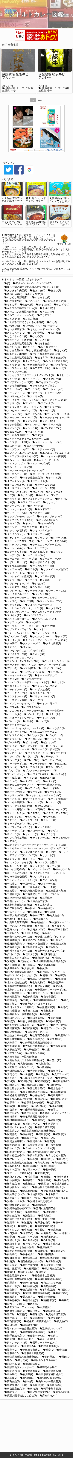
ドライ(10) (13, 678)
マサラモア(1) (54, 791)
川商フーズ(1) (32, 1123)
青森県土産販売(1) (34, 1353)
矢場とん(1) (13, 1240)
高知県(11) (28, 1377)
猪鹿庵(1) (56, 1229)
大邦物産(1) (26, 1063)
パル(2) (29, 721)
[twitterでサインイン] (8, 174)
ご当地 (29, 88)
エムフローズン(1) (40, 463)
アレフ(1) (30, 403)
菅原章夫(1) (29, 1296)
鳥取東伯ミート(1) (17, 1385)
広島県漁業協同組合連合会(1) (40, 1130)
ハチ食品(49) (56, 710)
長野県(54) (30, 1346)
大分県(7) (12, 1042)
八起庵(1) (30, 964)
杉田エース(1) (32, 1169)
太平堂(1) (44, 1074)
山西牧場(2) (40, 1106)
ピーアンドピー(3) (33, 746)
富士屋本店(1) (37, 1088)
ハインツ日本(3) (48, 703)
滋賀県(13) (13, 1222)
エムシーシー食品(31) (19, 460)
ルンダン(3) (13, 858)
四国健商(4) (13, 1028)
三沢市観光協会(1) (33, 890)
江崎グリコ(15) (32, 1198)
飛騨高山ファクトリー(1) (20, 1367)
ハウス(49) (13, 707)
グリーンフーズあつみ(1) (53, 541)
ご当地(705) (13, 325)
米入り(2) (12, 1265)
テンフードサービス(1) (53, 664)
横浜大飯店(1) (61, 1183)
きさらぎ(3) (48, 308)
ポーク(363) (52, 788)
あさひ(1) (56, 290)
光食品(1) (25, 961)
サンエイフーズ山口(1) (55, 569)
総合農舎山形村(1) (45, 1275)
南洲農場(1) (31, 996)
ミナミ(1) (51, 816)
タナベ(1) (12, 647)
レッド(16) (38, 866)
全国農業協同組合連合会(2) (51, 961)
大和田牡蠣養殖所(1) (36, 1046)
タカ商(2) (12, 643)
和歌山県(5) (54, 1021)
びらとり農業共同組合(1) (46, 354)
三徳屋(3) (12, 890)
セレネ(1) (41, 629)
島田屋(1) (40, 1120)
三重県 (5, 90)
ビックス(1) (36, 735)
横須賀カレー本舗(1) (18, 1187)
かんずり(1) (63, 304)
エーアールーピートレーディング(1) (26, 470)
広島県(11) (13, 1130)
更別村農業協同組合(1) (19, 1162)
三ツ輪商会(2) (32, 887)
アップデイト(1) (16, 392)
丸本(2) (11, 919)
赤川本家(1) (39, 1318)
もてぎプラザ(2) (41, 368)
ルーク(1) (30, 858)
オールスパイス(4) (17, 491)
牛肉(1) (28, 1229)
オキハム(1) (54, 477)
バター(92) (54, 714)
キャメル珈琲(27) (48, 520)
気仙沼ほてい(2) (16, 1194)
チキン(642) (39, 654)
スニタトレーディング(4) (48, 611)
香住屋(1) (12, 1374)
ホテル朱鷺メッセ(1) (51, 784)
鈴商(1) (54, 1335)
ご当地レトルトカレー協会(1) (41, 325)
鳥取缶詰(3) (56, 1385)
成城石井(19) (31, 1137)
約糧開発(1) (33, 1268)
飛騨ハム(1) (13, 1363)
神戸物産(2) (46, 1247)
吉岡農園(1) (13, 1010)
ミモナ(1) (12, 820)
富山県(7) (12, 1092)
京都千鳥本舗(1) (59, 929)
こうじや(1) (46, 315)
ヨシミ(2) (12, 852)
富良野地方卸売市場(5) (35, 1092)
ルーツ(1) (46, 858)
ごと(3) (53, 322)
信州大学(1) (31, 954)
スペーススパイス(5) (46, 618)
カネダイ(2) (13, 498)
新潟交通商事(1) (16, 1141)
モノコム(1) (13, 834)
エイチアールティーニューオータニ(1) (28, 438)
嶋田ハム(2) (13, 1123)
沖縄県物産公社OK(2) (19, 1208)
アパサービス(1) (16, 396)
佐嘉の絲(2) (59, 943)
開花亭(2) (12, 1349)
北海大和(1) (39, 982)
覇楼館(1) (35, 1310)
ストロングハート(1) (18, 611)
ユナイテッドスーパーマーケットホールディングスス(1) (37, 848)
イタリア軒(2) (53, 424)
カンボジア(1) (44, 509)
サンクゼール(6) (16, 573)
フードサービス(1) (17, 763)
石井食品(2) (31, 1240)
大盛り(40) (55, 1060)
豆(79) (10, 1314)
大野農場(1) (45, 1063)
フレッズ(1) (33, 760)
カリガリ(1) (52, 502)
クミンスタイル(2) (42, 530)
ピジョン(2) (50, 742)
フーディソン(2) (53, 760)
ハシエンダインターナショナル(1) (25, 710)
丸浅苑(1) (25, 919)
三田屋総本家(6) (57, 890)
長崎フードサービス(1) (45, 1342)
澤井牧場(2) (43, 1222)
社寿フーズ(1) (32, 1243)
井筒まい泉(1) (37, 929)
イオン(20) (31, 421)
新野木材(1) (13, 1145)
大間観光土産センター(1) (20, 1067)
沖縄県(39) (40, 1204)
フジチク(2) (59, 753)
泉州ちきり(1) (14, 1212)
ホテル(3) (51, 781)
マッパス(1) (13, 799)
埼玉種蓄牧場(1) (16, 1039)
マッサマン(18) (15, 795)
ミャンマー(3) (30, 820)
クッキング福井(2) (17, 530)
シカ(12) (32, 580)
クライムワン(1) (16, 534)
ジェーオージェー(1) (18, 597)
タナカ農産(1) (53, 643)
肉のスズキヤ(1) (52, 1282)
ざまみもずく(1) (16, 332)
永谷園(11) (13, 1198)
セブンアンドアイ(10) (19, 629)
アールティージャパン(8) (55, 417)
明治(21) (63, 1159)
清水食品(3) (13, 1215)
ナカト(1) (59, 682)
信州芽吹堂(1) (50, 954)
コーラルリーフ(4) (35, 555)
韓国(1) (65, 1356)
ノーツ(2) (38, 700)
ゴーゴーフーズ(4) (52, 558)
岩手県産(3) (30, 1113)
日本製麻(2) (36, 1155)
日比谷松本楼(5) (57, 1155)
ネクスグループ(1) (42, 693)
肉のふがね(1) (30, 1282)
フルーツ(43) (14, 760)
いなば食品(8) (14, 301)
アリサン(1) (13, 403)
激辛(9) (59, 1222)
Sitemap (46, 1454)
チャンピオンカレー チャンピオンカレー (12, 224)
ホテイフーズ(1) (31, 781)
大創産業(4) (13, 1046)
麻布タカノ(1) (49, 1395)
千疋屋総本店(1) (16, 993)
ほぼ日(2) (42, 357)
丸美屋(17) (42, 919)
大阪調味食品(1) (16, 1070)
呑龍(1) (46, 1014)
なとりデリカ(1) (49, 347)
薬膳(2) (65, 1300)
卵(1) (66, 1000)
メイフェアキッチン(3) (19, 827)
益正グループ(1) (29, 1236)
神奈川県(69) (53, 1243)
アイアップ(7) (32, 378)
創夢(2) (62, 975)
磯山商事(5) (13, 1243)
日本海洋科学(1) (16, 1152)
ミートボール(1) (16, 823)
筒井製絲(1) (54, 1261)
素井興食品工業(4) (55, 1268)
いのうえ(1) (34, 301)
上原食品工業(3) (39, 901)
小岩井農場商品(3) (17, 1095)
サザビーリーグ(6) (17, 562)
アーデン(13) (35, 414)
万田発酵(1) (13, 887)
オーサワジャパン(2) (18, 488)
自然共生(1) (49, 1286)
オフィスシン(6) (16, 481)
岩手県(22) (13, 1113)
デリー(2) (12, 668)
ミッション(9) (14, 816)
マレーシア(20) (59, 809)
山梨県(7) (55, 1102)
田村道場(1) (63, 1233)
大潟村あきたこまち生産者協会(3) (25, 1060)
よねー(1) (64, 375)
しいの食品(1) (37, 332)
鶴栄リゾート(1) (16, 1392)
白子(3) (11, 1236)
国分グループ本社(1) (54, 1028)
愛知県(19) (13, 1137)
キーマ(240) (47, 523)
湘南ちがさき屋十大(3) (19, 1219)
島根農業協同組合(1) (18, 1120)
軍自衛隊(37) (14, 1321)
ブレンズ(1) (13, 770)
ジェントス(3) (42, 594)
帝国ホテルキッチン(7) (19, 1127)
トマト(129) (29, 668)
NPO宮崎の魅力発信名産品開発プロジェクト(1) (33, 287)
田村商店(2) (45, 1233)
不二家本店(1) (44, 904)
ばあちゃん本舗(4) (17, 354)
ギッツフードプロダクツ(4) (22, 527)
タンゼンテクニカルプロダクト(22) (26, 650)
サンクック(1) (37, 573)
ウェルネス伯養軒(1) (18, 435)
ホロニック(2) (14, 788)
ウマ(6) (39, 435)
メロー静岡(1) (37, 830)
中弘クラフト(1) (16, 911)
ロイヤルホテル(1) (40, 869)
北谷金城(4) (43, 986)
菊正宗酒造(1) (48, 1296)
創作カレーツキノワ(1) (52, 972)
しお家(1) (56, 332)
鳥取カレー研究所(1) (50, 1381)
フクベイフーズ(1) (38, 753)
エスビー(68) (14, 445)
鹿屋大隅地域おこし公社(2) (22, 1395)
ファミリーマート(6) (18, 749)
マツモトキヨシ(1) (35, 799)
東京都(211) (43, 1173)
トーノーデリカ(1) (47, 675)
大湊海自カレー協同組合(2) (22, 1056)
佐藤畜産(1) (13, 947)
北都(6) (59, 986)
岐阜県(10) (57, 1106)
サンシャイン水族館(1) (19, 576)
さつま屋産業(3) (16, 329)
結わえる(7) (26, 1272)
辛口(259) (12, 1325)
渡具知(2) (46, 1215)
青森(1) (63, 1349)
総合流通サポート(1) (18, 1275)
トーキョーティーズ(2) (19, 675)
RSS (36, 1454)
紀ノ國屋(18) (14, 1268)
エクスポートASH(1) (18, 442)
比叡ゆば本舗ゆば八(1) (56, 1190)
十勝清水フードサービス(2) (52, 989)
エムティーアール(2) (47, 460)
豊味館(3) (38, 1314)
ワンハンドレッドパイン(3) (22, 880)
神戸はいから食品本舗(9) (20, 1247)
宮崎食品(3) (56, 1084)
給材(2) (42, 1272)
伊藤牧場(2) (13, 940)
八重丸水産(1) (48, 964)
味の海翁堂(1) (37, 1017)
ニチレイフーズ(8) (17, 689)
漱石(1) (28, 1222)
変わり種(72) (37, 1039)
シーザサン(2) (35, 590)
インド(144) (31, 428)
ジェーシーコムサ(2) (46, 597)
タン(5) (27, 647)
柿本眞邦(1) (13, 1180)
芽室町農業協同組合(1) (37, 1293)
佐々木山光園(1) (39, 943)
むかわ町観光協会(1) (36, 364)
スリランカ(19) (15, 622)
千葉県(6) (58, 993)
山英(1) (24, 1106)
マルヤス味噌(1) (16, 809)
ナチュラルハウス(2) (46, 685)
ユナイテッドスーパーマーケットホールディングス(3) (36, 844)
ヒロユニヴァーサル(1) (45, 731)
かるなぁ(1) (45, 304)
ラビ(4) (52, 852)
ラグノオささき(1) (33, 852)
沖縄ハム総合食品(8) (57, 1198)
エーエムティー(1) (17, 474)
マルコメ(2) (36, 802)
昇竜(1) (34, 1159)
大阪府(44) (45, 1067)
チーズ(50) (13, 664)
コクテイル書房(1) (17, 551)
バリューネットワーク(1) (20, 717)
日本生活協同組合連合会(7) (45, 1152)
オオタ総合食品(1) (33, 477)
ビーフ (20, 88)
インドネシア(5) (52, 428)
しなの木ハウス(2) (17, 336)
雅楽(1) (50, 1349)
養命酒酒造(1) (53, 1371)
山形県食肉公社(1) (34, 1102)
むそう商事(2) (60, 364)
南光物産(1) (13, 996)
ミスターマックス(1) (57, 813)
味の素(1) (56, 1017)
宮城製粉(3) (43, 1081)
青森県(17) (13, 1353)
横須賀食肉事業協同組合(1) (50, 1187)
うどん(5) (12, 304)
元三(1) (58, 957)
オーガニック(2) (46, 484)
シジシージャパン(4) (18, 583)
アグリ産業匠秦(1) (17, 385)
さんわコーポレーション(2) (45, 329)
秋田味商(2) (13, 1257)
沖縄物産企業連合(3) (18, 1204)
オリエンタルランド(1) (19, 484)
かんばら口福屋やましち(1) (22, 308)
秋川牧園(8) (47, 1254)
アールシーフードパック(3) (22, 417)
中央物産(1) (47, 908)
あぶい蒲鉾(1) (14, 294)
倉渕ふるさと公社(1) (18, 957)
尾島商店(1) (57, 1095)
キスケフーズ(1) (41, 512)
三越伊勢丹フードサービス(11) (42, 894)
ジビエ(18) (28, 601)
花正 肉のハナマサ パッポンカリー (36, 199)
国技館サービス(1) (38, 1031)
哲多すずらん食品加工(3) (20, 1025)
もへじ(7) (61, 368)
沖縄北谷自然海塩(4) (41, 1201)
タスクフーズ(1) (31, 643)
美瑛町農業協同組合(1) (49, 1279)
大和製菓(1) (59, 1046)
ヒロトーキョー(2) (17, 731)
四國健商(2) (31, 1028)
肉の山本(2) (13, 1286)
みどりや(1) (13, 364)
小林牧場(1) (39, 1095)
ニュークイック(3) (17, 693)
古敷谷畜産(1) (47, 1007)
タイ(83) (62, 636)
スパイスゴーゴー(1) (18, 618)
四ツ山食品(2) (60, 1025)
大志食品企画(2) (36, 1053)
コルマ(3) (58, 551)
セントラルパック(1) (18, 633)
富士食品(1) (57, 1088)
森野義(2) (30, 1183)
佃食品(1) (58, 940)
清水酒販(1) (52, 1212)
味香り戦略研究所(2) (31, 1021)
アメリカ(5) (36, 396)
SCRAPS (58, 1454)
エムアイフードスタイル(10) (22, 456)
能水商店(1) (31, 1286)
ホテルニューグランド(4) (20, 784)
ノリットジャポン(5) (44, 696)
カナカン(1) (26, 495)
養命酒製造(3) (32, 1371)
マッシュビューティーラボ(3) (45, 795)
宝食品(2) (63, 1078)
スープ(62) (34, 622)
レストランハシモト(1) (19, 862)
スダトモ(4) (54, 608)
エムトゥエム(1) (16, 463)
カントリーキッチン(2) (19, 509)
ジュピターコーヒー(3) (40, 604)
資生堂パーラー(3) (17, 1318)
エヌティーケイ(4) (45, 449)
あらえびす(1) (35, 294)
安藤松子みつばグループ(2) (37, 1078)
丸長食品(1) (40, 922)
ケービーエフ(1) (39, 548)
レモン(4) (55, 866)
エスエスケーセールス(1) (48, 442)
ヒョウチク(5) (57, 728)
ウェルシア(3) (35, 431)
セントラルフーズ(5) (46, 633)
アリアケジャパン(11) (56, 400)
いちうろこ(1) (42, 297)
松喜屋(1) (33, 1176)
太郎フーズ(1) (61, 1074)
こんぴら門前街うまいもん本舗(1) (25, 322)
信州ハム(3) (13, 954)
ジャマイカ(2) (14, 604)
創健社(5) (47, 975)
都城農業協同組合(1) (34, 1332)
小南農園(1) (59, 1092)
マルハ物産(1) (44, 806)
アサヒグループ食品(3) (45, 385)
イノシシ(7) (13, 428)
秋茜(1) (11, 1261)
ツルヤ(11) (30, 664)
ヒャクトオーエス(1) (18, 724)
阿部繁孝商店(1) (31, 1349)
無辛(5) (11, 1226)
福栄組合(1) (29, 1254)
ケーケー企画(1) (16, 548)
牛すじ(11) (13, 1229)
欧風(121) (12, 1190)
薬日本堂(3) (31, 1300)
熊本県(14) (26, 1226)
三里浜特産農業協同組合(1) (22, 897)
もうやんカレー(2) (17, 368)
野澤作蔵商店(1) (16, 1335)
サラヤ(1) (33, 569)
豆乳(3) (23, 1314)
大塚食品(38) (14, 1049)
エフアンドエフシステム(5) (22, 452)
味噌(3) (11, 1021)
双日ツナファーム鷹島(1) (20, 1007)
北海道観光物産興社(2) (19, 986)
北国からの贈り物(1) (41, 979)
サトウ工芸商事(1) (17, 565)
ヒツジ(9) (44, 721)
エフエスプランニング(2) (55, 452)
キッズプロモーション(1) (20, 516)
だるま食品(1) (44, 343)
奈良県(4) (12, 1078)
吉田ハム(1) (31, 1010)
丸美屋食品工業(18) (17, 922)
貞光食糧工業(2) (57, 1314)
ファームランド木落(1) (47, 749)
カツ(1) (11, 495)
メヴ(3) (54, 830)
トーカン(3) (57, 671)
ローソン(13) (63, 869)
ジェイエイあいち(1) (18, 594)
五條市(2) (59, 926)
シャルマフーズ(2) (17, 587)
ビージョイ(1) (54, 738)
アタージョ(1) (14, 389)
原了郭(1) (12, 1003)
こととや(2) (13, 318)
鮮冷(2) (29, 1381)
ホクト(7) (12, 781)
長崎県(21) (13, 1346)
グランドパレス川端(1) (19, 537)
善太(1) (44, 1025)
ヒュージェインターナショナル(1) (25, 728)
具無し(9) (29, 968)
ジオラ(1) (12, 601)
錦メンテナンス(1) (17, 1342)
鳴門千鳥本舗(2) (52, 1388)
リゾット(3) (48, 855)
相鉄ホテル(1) (50, 1236)
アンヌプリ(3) (54, 407)
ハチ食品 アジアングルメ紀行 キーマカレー (12, 201)
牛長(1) (41, 1229)
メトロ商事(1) (44, 827)
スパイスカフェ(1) (36, 615)
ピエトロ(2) (31, 742)
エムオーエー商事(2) (55, 456)
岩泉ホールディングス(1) (55, 1113)
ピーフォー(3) (55, 746)
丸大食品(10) (57, 915)
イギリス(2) (48, 421)
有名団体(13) (61, 1162)
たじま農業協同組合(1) (19, 343)
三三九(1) (51, 887)
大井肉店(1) (56, 1039)
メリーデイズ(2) (16, 830)
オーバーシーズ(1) (45, 488)
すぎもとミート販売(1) (19, 339)
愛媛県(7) (61, 1134)
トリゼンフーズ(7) (51, 668)
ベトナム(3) (59, 774)
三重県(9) (47, 897)
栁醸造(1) (30, 1180)
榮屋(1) (45, 1183)
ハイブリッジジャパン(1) (20, 703)
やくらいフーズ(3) (17, 371)
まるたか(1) (59, 357)
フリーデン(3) (50, 756)
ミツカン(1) (34, 816)
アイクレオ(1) (53, 378)
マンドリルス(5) (16, 813)
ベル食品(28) (14, 777)
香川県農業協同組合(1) (51, 1374)
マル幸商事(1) (37, 809)
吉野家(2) (48, 1010)
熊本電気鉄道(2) (46, 1226)
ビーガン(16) (35, 738)
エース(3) (12, 477)
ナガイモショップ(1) (18, 685)
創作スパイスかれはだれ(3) (22, 975)
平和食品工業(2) (46, 1127)
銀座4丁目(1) (27, 1339)
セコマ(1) (50, 626)
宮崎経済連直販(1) (34, 1084)
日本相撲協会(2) (16, 1155)
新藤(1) (51, 1141)
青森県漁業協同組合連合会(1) (23, 1356)
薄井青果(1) (13, 1300)
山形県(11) (13, 1102)
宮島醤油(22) (62, 1081)
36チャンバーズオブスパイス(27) (33, 283)
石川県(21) (49, 1240)
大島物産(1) (33, 1049)
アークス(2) (48, 410)
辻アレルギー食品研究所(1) (22, 1328)
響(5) (9, 1360)
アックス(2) (34, 389)
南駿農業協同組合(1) (47, 1000)
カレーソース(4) (16, 505)
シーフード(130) (57, 590)
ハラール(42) (14, 714)
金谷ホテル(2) (37, 1335)
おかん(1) (28, 304)
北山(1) (62, 979)
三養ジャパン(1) (16, 901)
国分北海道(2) (14, 1031)
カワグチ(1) (36, 505)
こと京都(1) (31, 318)
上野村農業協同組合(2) (19, 904)
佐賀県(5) (53, 947)
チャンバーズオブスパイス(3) (23, 661)
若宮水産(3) (62, 1293)
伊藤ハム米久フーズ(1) (19, 936)
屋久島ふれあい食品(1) (19, 1099)
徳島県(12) (44, 1134)
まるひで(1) (13, 361)
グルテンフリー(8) (17, 544)
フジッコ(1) (13, 756)
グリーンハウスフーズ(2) (20, 541)
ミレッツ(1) (49, 820)
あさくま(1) (39, 290)
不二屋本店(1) (14, 908)
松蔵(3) (47, 1176)
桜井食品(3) (13, 1183)
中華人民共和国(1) (17, 915)
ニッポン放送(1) (41, 689)
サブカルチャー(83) (43, 565)
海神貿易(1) (34, 1212)
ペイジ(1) (32, 777)
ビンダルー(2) (14, 738)
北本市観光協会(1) (17, 982)
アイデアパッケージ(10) (20, 382)
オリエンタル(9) (39, 481)
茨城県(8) (12, 1296)
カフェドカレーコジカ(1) (38, 498)
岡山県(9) (12, 1109)
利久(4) (44, 968)
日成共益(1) (54, 1145)
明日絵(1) (48, 1159)
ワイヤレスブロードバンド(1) (49, 873)
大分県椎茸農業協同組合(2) (37, 1042)
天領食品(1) (57, 1070)
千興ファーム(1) (39, 993)
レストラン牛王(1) (17, 866)
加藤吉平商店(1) (16, 979)
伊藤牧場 (13, 44)
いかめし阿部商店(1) (18, 297)
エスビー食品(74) (36, 445)
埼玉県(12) (63, 1035)
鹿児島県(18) (62, 1392)
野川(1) (54, 1332)
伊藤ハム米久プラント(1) (51, 936)
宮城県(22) (26, 1081)
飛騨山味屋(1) (32, 1363)
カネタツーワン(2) (48, 495)
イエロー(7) (13, 421)
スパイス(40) (14, 615)
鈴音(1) (11, 1339)
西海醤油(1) (46, 1307)
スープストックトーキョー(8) (23, 626)
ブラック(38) (39, 763)
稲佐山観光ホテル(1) (31, 1261)
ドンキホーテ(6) (33, 678)
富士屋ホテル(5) (16, 1088)
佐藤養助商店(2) (34, 947)
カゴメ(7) (38, 491)
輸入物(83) (62, 1321)
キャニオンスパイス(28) (20, 520)
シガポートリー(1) (52, 580)
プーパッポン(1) (16, 774)
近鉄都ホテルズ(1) (52, 1328)
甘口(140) (12, 1233)
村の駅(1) (51, 1169)
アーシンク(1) (14, 414)
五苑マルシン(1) (16, 929)
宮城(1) (11, 1081)
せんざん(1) (43, 339)
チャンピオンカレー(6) (57, 661)
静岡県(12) (50, 1356)
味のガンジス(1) (16, 1017)
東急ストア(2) (14, 1176)
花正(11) (64, 1289)
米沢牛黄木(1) (30, 1265)
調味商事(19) (53, 1310)
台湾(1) (64, 1007)
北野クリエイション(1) (19, 989)
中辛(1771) (38, 915)
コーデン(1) (13, 555)
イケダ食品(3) (14, 424)
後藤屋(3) (28, 1134)
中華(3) (51, 911)
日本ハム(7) (13, 1148)
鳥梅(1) (34, 1388)
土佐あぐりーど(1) (17, 1035)
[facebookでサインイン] (19, 174)
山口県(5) (42, 1099)
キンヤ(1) (30, 523)
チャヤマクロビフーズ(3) (20, 657)
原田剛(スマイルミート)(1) (37, 1003)
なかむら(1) (13, 347)
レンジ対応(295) (16, 869)
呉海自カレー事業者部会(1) (22, 1014)
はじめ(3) (62, 350)
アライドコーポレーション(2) (23, 400)
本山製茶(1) (50, 1166)
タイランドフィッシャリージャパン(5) (46, 640)
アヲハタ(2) (47, 403)
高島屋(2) (12, 1377)
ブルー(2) (12, 767)
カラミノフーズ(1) (30, 502)
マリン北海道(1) (59, 799)
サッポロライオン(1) (44, 562)
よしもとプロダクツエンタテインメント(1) (30, 375)
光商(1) (11, 961)
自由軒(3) (12, 1289)
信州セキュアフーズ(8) (19, 950)
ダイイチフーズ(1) (17, 654)
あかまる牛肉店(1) (17, 290)
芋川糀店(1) (48, 1289)
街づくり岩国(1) (16, 1303)
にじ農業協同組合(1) (40, 350)
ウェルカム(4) (14, 431)
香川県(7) (28, 1374)
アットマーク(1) (54, 389)
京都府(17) (13, 933)
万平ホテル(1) (48, 883)
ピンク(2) (12, 746)
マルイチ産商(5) (16, 802)
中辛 (13, 90)
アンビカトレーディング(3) (22, 410)
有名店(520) (13, 1166)
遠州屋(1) (12, 1332)
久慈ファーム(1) (60, 922)
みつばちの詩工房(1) (57, 361)
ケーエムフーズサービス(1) (47, 544)
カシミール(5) (55, 491)
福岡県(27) (59, 1250)
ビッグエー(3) (55, 735)
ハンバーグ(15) (35, 714)
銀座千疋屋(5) (47, 1339)
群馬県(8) (12, 1282)
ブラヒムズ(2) (59, 763)
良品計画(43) (30, 1289)
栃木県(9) (46, 1180)
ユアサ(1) (12, 841)
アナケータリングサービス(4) (46, 392)
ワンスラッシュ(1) (42, 876)
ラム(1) (65, 852)
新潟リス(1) (50, 1137)
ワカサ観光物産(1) (17, 876)
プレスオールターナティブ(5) (41, 770)
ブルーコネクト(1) (33, 767)
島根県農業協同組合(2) (35, 1116)
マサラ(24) (36, 791)
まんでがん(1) (32, 361)
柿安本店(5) (63, 1176)
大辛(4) (11, 1063)
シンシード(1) (14, 590)
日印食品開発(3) (34, 1145)
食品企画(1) (13, 1371)
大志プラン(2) (14, 1053)
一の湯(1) (12, 883)
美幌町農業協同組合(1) (19, 1279)
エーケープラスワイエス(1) (47, 474)
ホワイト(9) (34, 788)
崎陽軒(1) (56, 1120)
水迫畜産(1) (36, 1194)
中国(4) (31, 908)
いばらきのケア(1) (56, 301)
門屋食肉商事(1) (50, 1346)
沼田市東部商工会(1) (47, 1208)
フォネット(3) (14, 753)
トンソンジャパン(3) (34, 671)
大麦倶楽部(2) (37, 1070)
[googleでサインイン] (29, 174)
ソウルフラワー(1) (42, 636)
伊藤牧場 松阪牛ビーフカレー (17, 76)
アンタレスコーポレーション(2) (24, 407)
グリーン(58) (60, 537)
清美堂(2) (30, 1215)
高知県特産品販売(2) (51, 1377)
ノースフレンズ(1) (17, 700)
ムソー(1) (35, 823)
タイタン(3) (13, 640)
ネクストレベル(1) (17, 696)
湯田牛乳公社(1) (46, 1219)
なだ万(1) (30, 347)
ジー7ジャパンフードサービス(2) (25, 608)
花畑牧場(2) (13, 1293)
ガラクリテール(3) (17, 512)
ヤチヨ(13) (49, 834)
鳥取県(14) (38, 1385)
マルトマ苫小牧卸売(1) (19, 806)
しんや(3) (38, 336)
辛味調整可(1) (30, 1325)
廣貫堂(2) (12, 1134)
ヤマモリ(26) (62, 837)
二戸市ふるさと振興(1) (19, 926)
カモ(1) (11, 502)
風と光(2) (23, 1360)
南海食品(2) (49, 996)
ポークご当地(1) (16, 791)
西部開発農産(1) (16, 1310)
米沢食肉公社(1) (52, 1265)
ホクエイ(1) (48, 777)
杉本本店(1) (13, 1169)
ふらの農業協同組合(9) (19, 357)
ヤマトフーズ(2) (41, 837)
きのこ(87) (48, 311)
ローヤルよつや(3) (17, 873)
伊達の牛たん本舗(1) (36, 940)
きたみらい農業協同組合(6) (22, 311)
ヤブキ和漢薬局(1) (17, 837)
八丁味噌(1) (13, 964)
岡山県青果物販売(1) (34, 1109)
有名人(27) (43, 1162)
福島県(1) (12, 1254)
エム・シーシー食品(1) (19, 467)
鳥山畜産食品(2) (16, 1388)
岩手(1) (54, 1109)
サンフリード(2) (46, 576)
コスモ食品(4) (40, 551)
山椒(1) (11, 1106)
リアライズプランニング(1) (22, 855)
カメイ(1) (63, 498)
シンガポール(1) (41, 587)
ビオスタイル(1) (16, 735)
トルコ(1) (12, 671)
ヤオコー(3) (31, 834)
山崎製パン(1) (60, 1099)
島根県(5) (12, 1116)
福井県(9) (42, 1250)
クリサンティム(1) (40, 534)
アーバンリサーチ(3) (58, 414)
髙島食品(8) (13, 1381)
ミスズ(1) (35, 813)
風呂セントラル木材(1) (46, 1360)
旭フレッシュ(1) (16, 1159)
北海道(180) (57, 982)
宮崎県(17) (13, 1084)
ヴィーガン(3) (49, 880)
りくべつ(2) (13, 378)
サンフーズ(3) (14, 580)
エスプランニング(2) (18, 449)
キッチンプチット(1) (51, 516)
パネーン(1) (13, 721)
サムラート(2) (14, 569)
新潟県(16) (36, 1141)
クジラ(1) (47, 527)
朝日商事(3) (31, 1166)
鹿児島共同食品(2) (40, 1392)
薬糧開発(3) (49, 1300)
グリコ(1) (42, 537)
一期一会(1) (29, 883)
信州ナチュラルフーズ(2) (51, 950)
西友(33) (34, 1303)
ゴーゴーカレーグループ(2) (22, 558)
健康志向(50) (42, 957)
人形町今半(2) (31, 933)
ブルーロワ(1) (55, 767)
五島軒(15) (43, 926)
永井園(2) (53, 1194)
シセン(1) (40, 583)
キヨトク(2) (13, 523)
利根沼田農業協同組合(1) (20, 972)
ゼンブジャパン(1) (17, 636)
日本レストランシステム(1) (40, 1148)
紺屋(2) (11, 1272)
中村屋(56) (36, 911)
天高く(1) (12, 1074)
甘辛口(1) (28, 1233)
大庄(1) (48, 1049)
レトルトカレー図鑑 (21, 1454)
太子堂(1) (28, 1074)
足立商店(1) (57, 1318)
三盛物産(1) (13, 894)
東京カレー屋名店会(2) (19, 1173)
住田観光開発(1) (16, 943)
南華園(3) (12, 1000)
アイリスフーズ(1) (49, 382)
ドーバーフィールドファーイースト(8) (28, 682)
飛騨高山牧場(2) (48, 1367)
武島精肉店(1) (30, 1190)
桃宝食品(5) (63, 1180)
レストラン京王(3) (47, 862)
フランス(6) (31, 756)
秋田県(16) (31, 1257)
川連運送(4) (52, 1123)
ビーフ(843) (13, 742)
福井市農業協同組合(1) (19, 1250)
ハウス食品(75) (32, 707)
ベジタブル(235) (39, 774)
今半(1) (48, 933)
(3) (8, 283)
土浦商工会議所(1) (42, 1035)
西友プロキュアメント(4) (20, 1307)
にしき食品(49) (15, 350)
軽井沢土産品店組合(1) (39, 1321)
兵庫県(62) (13, 968)
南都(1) (27, 1000)
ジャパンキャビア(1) (51, 601)
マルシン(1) (54, 802)
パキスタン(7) (47, 717)
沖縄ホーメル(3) (16, 1201)
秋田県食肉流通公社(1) (54, 1257)
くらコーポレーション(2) (20, 315)
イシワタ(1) (34, 424)
